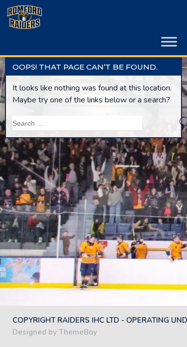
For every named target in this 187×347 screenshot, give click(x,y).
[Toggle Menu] (169, 42)
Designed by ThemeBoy (54, 332)
